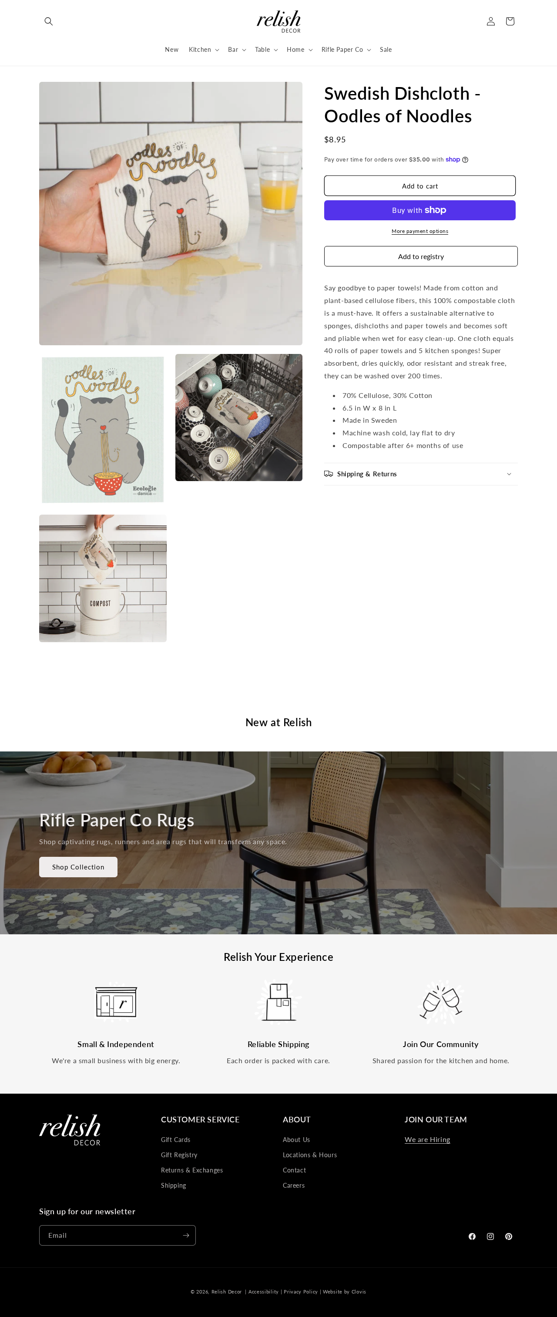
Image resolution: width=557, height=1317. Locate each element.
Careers (294, 1185)
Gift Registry (179, 1155)
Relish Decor (226, 1291)
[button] (48, 21)
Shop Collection (78, 867)
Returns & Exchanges (192, 1170)
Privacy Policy (301, 1291)
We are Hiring (427, 1139)
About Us (296, 1139)
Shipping (173, 1185)
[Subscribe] (185, 1235)
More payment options (420, 231)
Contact (294, 1170)
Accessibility (263, 1291)
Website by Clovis (344, 1291)
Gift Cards (176, 1139)
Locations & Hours (310, 1155)
